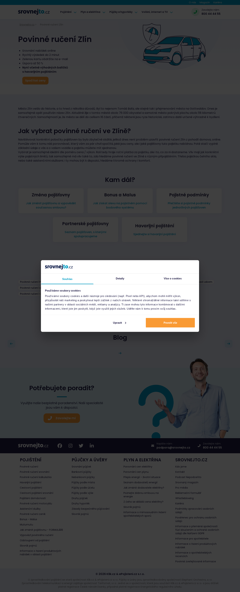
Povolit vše (170, 322)
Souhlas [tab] (67, 278)
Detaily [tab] (120, 278)
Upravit (117, 322)
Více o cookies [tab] (173, 278)
